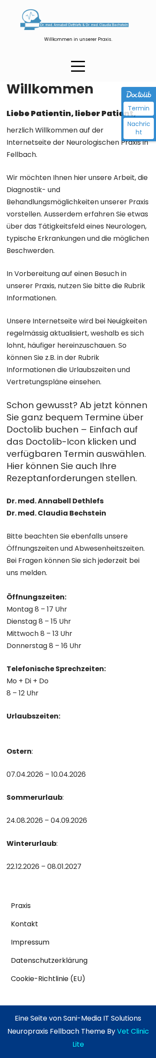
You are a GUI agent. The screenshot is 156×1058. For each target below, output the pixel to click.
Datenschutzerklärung (49, 960)
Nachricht (138, 128)
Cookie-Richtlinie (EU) (48, 979)
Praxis (21, 906)
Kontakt (24, 924)
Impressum (30, 942)
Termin (139, 108)
